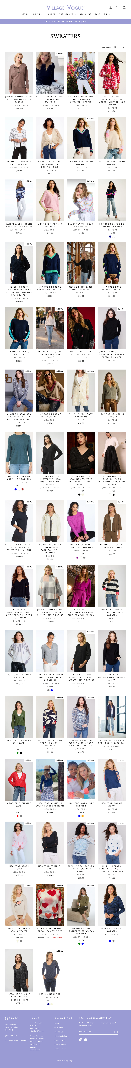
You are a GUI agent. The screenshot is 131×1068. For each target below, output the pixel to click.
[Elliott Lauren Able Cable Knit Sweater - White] (81, 557)
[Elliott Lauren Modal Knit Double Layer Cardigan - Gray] (48, 690)
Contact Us (58, 1031)
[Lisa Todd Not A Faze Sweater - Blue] (79, 816)
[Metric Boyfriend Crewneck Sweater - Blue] (15, 489)
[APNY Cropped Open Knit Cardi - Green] (17, 753)
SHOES (51, 14)
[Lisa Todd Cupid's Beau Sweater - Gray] (21, 941)
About (56, 1023)
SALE (97, 14)
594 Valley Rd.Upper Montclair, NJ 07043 (11, 1027)
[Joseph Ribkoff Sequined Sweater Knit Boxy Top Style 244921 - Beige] (82, 494)
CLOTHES (37, 14)
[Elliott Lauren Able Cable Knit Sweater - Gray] (84, 557)
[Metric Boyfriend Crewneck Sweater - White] (19, 489)
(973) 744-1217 (11, 1035)
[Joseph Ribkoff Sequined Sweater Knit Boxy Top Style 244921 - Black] (79, 494)
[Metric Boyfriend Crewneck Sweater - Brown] (22, 489)
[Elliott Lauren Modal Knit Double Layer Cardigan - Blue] (52, 690)
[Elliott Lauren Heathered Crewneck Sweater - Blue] (82, 944)
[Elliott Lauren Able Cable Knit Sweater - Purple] (77, 557)
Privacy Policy (60, 1044)
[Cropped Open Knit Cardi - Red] (17, 816)
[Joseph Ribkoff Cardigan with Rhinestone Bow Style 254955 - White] (110, 494)
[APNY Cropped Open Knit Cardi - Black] (21, 753)
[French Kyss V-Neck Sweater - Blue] (110, 941)
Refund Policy (59, 1040)
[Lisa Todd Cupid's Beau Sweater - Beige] (17, 941)
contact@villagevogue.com (15, 1040)
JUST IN (25, 14)
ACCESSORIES (66, 14)
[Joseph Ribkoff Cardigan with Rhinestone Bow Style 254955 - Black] (113, 494)
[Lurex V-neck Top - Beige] (52, 1004)
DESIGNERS (85, 14)
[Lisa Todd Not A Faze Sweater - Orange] (82, 816)
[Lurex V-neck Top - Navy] (48, 1004)
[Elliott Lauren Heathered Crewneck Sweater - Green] (79, 944)
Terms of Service (60, 1048)
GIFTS (107, 14)
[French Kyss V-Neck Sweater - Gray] (113, 941)
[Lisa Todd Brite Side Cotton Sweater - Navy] (110, 236)
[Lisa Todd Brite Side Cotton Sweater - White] (113, 236)
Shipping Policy (60, 1036)
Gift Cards (58, 1027)
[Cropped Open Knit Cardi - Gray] (21, 816)
